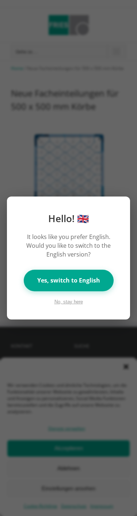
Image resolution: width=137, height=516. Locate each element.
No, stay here (68, 301)
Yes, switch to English (68, 280)
